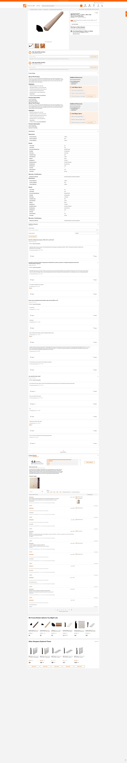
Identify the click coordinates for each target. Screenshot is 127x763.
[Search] (42, 491)
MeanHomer (33, 286)
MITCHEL (31, 570)
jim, (30, 377)
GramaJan (31, 593)
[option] (71, 610)
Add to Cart (34, 666)
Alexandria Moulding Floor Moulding (55, 9)
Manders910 (33, 410)
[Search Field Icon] (81, 6)
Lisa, (30, 302)
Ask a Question (33, 236)
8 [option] (69, 609)
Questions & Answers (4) (82, 17)
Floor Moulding (45, 9)
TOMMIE (31, 536)
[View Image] (35, 483)
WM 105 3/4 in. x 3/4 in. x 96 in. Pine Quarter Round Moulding (45, 502)
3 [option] (61, 609)
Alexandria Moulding (34, 250)
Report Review (96, 505)
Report (95, 256)
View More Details (75, 24)
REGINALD (32, 512)
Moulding (40, 9)
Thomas (31, 547)
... (28, 9)
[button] (63, 73)
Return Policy (32, 93)
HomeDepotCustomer (33, 604)
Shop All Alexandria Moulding (75, 79)
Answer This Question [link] (36, 243)
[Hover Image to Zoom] (48, 26)
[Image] (78, 502)
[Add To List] (95, 13)
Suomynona (33, 351)
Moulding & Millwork (34, 9)
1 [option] (63, 450)
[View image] (31, 46)
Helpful (32, 256)
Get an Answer (94, 56)
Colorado (32, 309)
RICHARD (31, 524)
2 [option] (59, 609)
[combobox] (60, 6)
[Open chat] (126, 14)
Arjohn (32, 437)
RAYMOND (32, 558)
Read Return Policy (76, 33)
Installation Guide (74, 82)
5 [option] (65, 609)
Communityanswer (34, 397)
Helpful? (30, 505)
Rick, (31, 241)
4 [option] (63, 609)
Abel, (31, 265)
